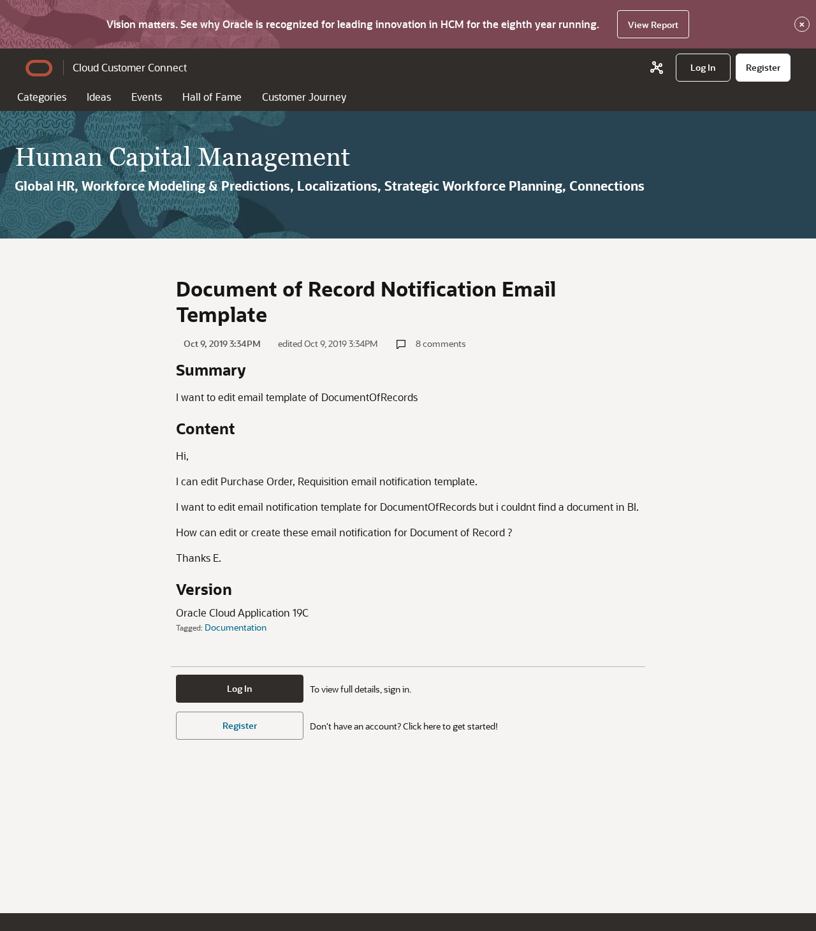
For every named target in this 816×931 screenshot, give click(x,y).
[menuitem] (703, 68)
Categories (41, 96)
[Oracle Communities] (656, 67)
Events (146, 96)
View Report (653, 24)
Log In (239, 688)
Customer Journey (304, 96)
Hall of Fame (212, 96)
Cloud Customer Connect (130, 67)
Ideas (99, 96)
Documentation (235, 627)
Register (239, 725)
